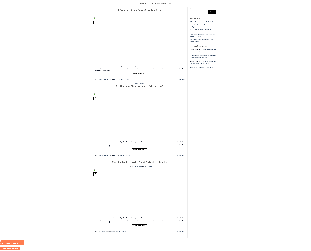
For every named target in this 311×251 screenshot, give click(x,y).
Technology (121, 79)
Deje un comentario (180, 79)
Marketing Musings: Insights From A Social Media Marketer (139, 162)
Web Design (127, 79)
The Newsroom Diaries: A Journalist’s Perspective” (139, 86)
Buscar (192, 8)
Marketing (141, 7)
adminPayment (149, 14)
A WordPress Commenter (197, 67)
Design (136, 7)
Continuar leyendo (139, 73)
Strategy (112, 231)
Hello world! (209, 67)
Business (116, 79)
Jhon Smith (193, 55)
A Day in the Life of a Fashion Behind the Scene (139, 10)
